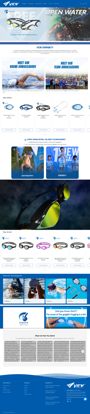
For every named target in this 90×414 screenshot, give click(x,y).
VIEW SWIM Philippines (10, 412)
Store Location (6, 390)
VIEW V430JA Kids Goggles (43, 258)
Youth (25, 392)
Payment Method (7, 392)
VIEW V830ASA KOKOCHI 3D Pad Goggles (26, 259)
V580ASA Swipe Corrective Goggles (43, 116)
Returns (5, 387)
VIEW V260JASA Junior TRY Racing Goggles (77, 259)
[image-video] (23, 318)
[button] (24, 3)
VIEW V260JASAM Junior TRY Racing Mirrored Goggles (60, 259)
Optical (70, 301)
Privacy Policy (6, 385)
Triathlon (6, 301)
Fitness (49, 301)
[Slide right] (47, 134)
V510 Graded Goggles (26, 115)
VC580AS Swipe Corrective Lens (9, 116)
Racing (27, 301)
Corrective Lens (27, 394)
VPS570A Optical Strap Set (60, 115)
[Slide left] (42, 134)
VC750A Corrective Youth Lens (77, 115)
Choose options (9, 129)
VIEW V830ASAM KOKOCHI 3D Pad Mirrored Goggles (9, 259)
